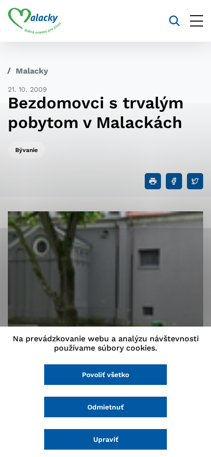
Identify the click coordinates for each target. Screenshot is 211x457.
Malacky (32, 71)
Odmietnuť (105, 407)
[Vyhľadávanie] (174, 20)
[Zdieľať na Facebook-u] (174, 181)
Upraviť (105, 439)
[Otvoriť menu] (196, 20)
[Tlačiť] (153, 181)
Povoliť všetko (105, 375)
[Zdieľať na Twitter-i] (195, 181)
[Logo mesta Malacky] (34, 21)
